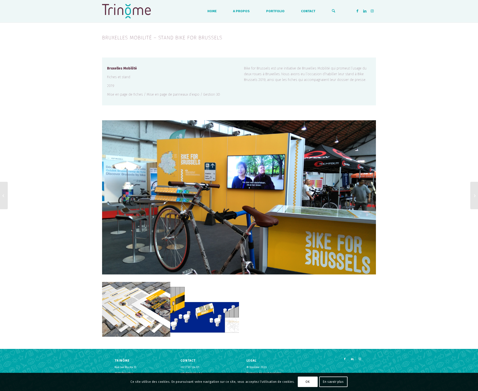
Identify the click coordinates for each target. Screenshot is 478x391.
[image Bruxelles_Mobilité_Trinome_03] (205, 309)
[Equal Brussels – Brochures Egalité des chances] (474, 195)
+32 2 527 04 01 (189, 367)
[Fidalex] (4, 195)
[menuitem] (212, 11)
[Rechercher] (333, 11)
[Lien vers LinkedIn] (364, 11)
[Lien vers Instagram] (372, 11)
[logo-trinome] (126, 11)
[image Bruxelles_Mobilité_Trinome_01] (136, 309)
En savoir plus (333, 382)
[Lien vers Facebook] (357, 11)
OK (307, 382)
